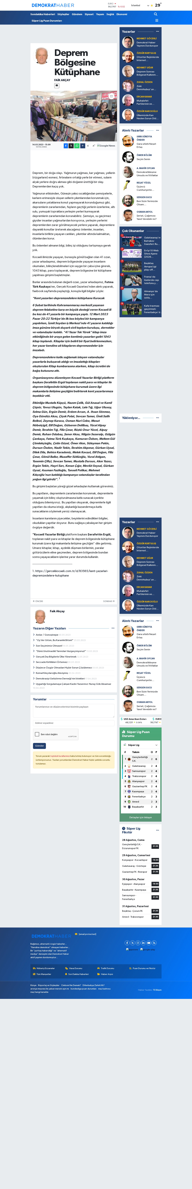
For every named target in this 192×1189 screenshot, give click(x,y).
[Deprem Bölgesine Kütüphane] (73, 116)
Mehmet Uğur (145, 68)
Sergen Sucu (144, 197)
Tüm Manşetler (43, 974)
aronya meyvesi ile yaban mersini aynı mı (49, 989)
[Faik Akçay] (42, 55)
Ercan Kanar (144, 97)
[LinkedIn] (143, 942)
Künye (33, 985)
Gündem (77, 14)
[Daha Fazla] (82, 145)
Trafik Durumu (107, 968)
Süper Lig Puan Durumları (47, 20)
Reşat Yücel (144, 183)
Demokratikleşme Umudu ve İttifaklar (147, 174)
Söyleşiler (63, 14)
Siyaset (89, 14)
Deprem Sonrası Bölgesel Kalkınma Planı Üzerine (147, 73)
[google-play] (148, 949)
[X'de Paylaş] (71, 145)
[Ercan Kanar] (128, 100)
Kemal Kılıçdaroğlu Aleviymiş (52, 673)
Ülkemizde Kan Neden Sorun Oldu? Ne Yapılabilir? (148, 117)
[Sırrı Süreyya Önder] (128, 141)
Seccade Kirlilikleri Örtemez (52, 662)
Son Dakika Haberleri (78, 974)
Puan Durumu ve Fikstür (144, 968)
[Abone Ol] (106, 146)
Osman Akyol (145, 212)
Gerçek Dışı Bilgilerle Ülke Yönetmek (56, 657)
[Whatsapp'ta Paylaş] (77, 145)
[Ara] (156, 14)
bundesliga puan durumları (83, 989)
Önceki (39, 601)
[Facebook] (127, 942)
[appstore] (132, 949)
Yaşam (100, 14)
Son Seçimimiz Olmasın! (49, 646)
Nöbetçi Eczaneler (46, 968)
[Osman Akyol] (128, 215)
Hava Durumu (75, 968)
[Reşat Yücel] (128, 186)
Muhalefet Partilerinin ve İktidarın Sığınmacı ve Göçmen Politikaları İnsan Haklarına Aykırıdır (147, 103)
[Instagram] (137, 942)
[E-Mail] (56, 85)
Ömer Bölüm (144, 155)
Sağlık (110, 14)
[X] (132, 942)
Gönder (39, 746)
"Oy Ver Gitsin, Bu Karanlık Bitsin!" (55, 640)
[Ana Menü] (156, 21)
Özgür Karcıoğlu (147, 111)
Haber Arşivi (107, 974)
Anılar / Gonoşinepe (47, 635)
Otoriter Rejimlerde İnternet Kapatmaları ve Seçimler (148, 59)
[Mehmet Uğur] (128, 71)
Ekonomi (122, 14)
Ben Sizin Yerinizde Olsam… (147, 203)
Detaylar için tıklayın (140, 817)
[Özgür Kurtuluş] (128, 56)
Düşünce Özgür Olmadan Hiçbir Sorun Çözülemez (64, 667)
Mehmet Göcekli (147, 38)
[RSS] (154, 942)
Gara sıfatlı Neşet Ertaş (146, 145)
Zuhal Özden (144, 82)
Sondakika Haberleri (42, 14)
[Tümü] (157, 31)
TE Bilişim (157, 990)
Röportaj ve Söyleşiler (48, 985)
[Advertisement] (142, 365)
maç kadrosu (104, 989)
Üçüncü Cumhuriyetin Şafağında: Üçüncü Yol (147, 188)
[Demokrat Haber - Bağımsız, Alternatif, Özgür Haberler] (52, 5)
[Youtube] (148, 942)
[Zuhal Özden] (128, 86)
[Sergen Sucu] (128, 201)
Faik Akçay (62, 80)
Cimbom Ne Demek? (71, 985)
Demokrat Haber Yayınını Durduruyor (147, 44)
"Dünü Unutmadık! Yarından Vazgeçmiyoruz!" (61, 651)
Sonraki (107, 601)
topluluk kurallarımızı (60, 756)
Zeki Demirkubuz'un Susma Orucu (145, 88)
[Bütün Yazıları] (113, 628)
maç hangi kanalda (39, 992)
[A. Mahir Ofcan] (128, 171)
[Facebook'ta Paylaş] (66, 145)
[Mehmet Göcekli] (128, 42)
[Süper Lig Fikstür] (157, 830)
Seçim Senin (143, 159)
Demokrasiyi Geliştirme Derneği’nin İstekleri (60, 678)
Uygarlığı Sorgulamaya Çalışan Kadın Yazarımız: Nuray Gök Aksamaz (73, 684)
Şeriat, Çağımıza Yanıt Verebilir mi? (147, 217)
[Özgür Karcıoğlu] (128, 115)
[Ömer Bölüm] (128, 647)
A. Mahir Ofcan (146, 168)
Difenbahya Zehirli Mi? (94, 985)
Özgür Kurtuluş (146, 53)
